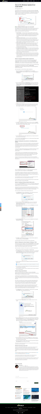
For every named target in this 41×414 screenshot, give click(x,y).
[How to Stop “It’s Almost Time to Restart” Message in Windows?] (35, 390)
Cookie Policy (15, 407)
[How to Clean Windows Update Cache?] (27, 397)
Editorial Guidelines (25, 407)
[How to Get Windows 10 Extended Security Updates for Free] (18, 390)
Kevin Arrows (16, 8)
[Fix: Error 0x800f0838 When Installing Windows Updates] (18, 396)
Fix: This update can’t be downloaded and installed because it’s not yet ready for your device (35, 400)
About (6, 407)
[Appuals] (5, 1)
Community (8, 407)
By (15, 8)
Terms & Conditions (20, 407)
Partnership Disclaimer (30, 407)
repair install (27, 353)
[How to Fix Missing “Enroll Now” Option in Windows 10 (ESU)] (27, 390)
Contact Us (34, 407)
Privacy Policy (12, 407)
